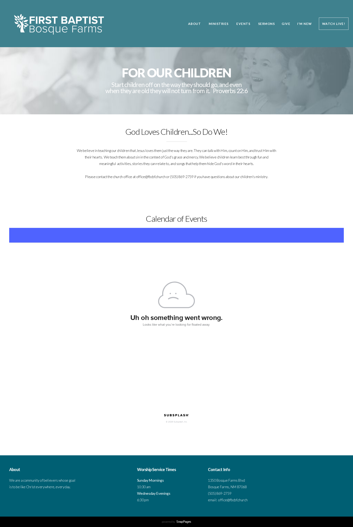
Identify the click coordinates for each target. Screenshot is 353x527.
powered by (176, 521)
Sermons (266, 24)
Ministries (219, 24)
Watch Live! (333, 24)
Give (286, 24)
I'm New (304, 24)
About (195, 24)
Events (243, 24)
